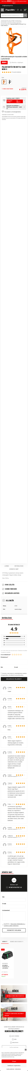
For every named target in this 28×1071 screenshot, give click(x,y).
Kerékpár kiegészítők (8, 21)
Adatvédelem (18, 1069)
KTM (16, 606)
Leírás (7, 566)
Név (2, 667)
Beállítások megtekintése (14, 1065)
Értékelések (19, 566)
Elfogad (14, 1061)
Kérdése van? (14, 569)
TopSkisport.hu (5, 20)
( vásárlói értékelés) (16, 72)
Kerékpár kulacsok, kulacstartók (11, 22)
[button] (25, 1049)
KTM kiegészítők (19, 118)
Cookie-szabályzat (10, 1069)
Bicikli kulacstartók (12, 116)
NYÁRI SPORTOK (15, 20)
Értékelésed (4, 657)
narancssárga (18, 609)
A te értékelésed (6, 654)
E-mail (16, 667)
